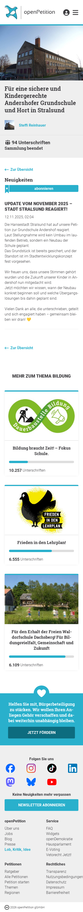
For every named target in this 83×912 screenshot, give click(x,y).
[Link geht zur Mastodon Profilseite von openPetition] (10, 781)
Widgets (52, 834)
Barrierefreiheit (58, 892)
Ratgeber (12, 871)
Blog (8, 839)
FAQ (49, 828)
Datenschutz (56, 882)
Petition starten (17, 882)
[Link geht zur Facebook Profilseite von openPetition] (10, 768)
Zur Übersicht (21, 169)
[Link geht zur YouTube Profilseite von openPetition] (51, 781)
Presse (10, 844)
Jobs (9, 834)
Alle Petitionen (16, 877)
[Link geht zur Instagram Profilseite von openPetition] (31, 768)
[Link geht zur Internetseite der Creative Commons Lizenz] (7, 907)
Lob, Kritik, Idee (18, 849)
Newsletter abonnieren (41, 805)
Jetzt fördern (41, 732)
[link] (75, 12)
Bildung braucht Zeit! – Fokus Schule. (42, 450)
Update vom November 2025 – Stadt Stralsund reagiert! (38, 206)
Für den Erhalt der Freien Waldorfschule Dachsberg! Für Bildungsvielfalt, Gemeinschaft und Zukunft (41, 640)
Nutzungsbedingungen (64, 877)
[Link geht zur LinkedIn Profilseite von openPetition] (72, 768)
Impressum (55, 887)
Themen (11, 887)
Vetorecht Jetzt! (58, 855)
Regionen (12, 892)
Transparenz (56, 871)
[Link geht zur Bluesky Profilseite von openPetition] (31, 781)
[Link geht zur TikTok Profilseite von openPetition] (51, 768)
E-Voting (53, 849)
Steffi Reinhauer (32, 125)
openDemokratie (59, 839)
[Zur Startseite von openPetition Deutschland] (30, 12)
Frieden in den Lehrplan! (41, 542)
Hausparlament (58, 844)
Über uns (12, 828)
